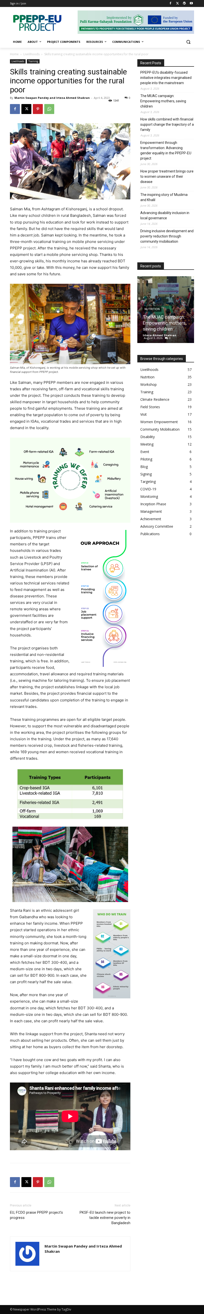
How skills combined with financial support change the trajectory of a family (167, 124)
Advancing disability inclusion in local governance (164, 215)
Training (33, 61)
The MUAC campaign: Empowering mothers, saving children (163, 101)
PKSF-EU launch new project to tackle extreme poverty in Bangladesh (105, 1217)
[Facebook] (170, 3)
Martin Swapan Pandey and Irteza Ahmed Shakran (52, 98)
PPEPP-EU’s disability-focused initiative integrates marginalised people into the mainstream (166, 77)
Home (14, 54)
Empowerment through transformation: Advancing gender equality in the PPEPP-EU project (165, 150)
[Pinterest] (38, 109)
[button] (188, 42)
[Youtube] (191, 3)
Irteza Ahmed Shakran (159, 335)
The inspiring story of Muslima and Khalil (164, 197)
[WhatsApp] (49, 109)
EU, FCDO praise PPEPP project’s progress (36, 1215)
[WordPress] (184, 3)
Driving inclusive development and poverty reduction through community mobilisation (167, 236)
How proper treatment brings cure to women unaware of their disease (167, 176)
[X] (177, 3)
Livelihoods (31, 54)
